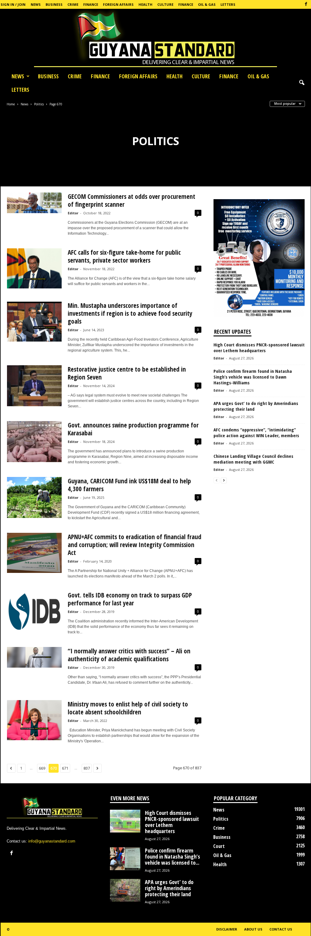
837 (87, 768)
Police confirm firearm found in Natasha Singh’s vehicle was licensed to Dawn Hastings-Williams (253, 377)
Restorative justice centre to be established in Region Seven (127, 373)
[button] (301, 83)
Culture (165, 4)
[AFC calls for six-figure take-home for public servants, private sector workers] (34, 268)
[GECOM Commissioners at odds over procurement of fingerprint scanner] (34, 202)
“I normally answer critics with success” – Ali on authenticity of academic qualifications (129, 655)
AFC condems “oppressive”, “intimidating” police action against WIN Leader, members (256, 432)
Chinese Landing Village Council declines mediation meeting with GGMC (253, 459)
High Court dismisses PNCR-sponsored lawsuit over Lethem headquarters (259, 347)
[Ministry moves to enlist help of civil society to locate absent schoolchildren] (34, 720)
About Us (253, 929)
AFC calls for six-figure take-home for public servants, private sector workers (124, 256)
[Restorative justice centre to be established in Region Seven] (34, 385)
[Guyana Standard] (155, 39)
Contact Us (280, 929)
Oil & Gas (207, 4)
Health (145, 4)
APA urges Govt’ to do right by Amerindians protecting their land (256, 406)
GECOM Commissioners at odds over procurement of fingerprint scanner (131, 200)
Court (219, 846)
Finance (90, 4)
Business (54, 4)
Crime (72, 4)
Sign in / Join (13, 4)
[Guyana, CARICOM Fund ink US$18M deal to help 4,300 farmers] (34, 497)
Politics (39, 104)
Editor (73, 213)
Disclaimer (226, 929)
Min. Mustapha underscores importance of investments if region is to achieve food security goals (130, 313)
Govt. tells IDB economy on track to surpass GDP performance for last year (130, 599)
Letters (227, 4)
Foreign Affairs (118, 4)
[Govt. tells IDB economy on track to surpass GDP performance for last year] (34, 611)
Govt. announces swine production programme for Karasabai (133, 429)
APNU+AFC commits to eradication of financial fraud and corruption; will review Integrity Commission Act (134, 545)
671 (65, 768)
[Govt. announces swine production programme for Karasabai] (34, 441)
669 (42, 768)
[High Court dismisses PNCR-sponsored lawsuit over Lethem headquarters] (125, 821)
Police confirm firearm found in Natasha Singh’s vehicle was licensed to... (172, 856)
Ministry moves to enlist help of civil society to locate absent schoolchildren (128, 708)
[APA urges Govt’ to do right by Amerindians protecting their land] (125, 890)
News (36, 4)
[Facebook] (306, 4)
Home (11, 104)
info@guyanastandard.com (51, 841)
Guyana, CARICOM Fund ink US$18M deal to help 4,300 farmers (129, 485)
